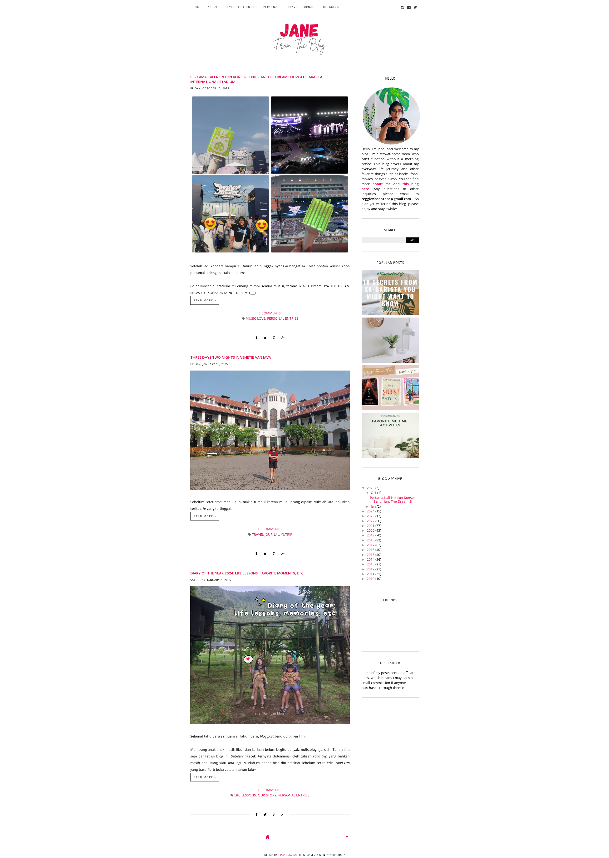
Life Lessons (245, 795)
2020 (371, 530)
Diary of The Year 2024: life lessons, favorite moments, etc (246, 573)
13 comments (270, 529)
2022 (371, 521)
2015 (371, 554)
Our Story (267, 795)
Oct (374, 492)
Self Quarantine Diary (390, 339)
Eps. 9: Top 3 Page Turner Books (390, 386)
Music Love (255, 318)
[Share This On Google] (283, 338)
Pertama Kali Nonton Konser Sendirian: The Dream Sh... (393, 499)
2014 (371, 559)
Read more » (205, 300)
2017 (371, 545)
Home (197, 7)
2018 (371, 540)
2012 (371, 569)
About (213, 6)
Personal (271, 6)
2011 (371, 574)
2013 (371, 564)
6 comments (270, 313)
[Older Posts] (347, 837)
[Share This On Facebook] (256, 338)
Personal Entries (282, 318)
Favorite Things (240, 6)
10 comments (270, 790)
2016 (371, 549)
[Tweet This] (265, 338)
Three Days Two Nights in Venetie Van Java (230, 357)
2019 (371, 535)
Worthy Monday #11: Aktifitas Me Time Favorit (390, 435)
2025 (371, 488)
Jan (374, 506)
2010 (371, 578)
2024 (371, 511)
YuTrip (286, 534)
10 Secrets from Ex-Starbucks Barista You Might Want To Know (390, 293)
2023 (371, 516)
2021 (371, 525)
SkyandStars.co (288, 855)
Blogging (331, 6)
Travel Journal (301, 6)
